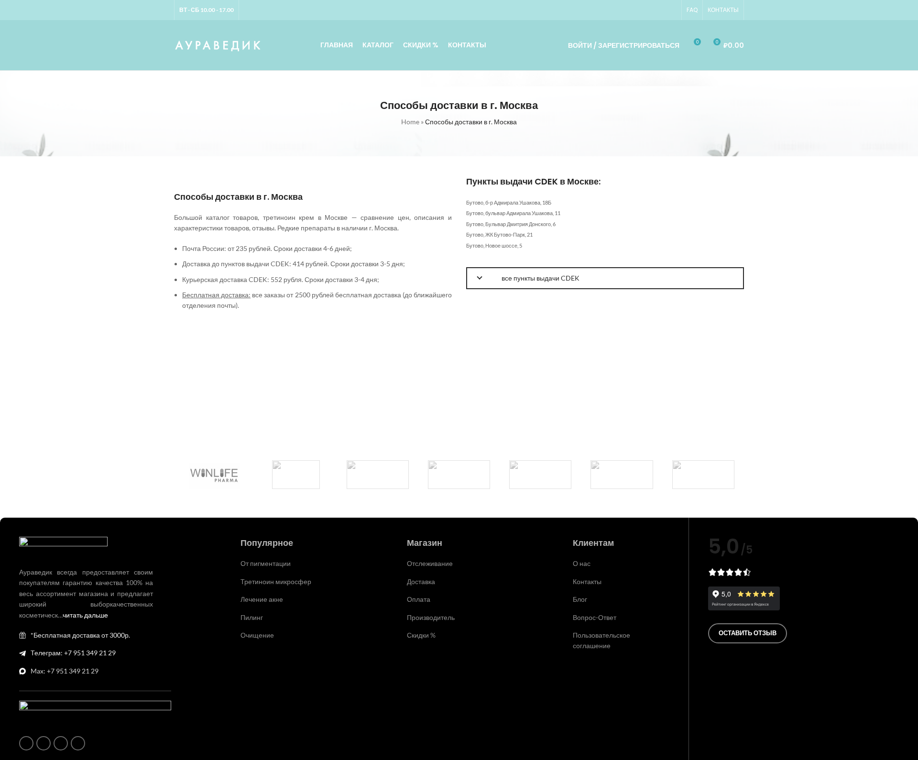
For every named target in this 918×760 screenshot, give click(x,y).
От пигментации (265, 563)
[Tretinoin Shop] (296, 475)
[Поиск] (547, 45)
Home (410, 122)
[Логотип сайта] (218, 44)
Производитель (431, 617)
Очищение (257, 635)
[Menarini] (621, 475)
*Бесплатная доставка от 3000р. (80, 635)
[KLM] (703, 475)
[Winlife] (214, 475)
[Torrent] (377, 475)
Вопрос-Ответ (594, 617)
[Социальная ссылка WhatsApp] (648, 10)
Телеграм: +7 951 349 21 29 (73, 653)
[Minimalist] (459, 475)
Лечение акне (261, 599)
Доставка (421, 581)
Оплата (418, 599)
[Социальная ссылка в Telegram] (671, 10)
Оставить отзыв (747, 633)
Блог (580, 599)
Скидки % (421, 635)
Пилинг (251, 617)
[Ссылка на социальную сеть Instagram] (636, 10)
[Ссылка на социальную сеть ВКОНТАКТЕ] (659, 10)
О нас (581, 563)
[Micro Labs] (540, 475)
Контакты (587, 581)
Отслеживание (430, 563)
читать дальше (85, 615)
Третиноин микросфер (275, 581)
